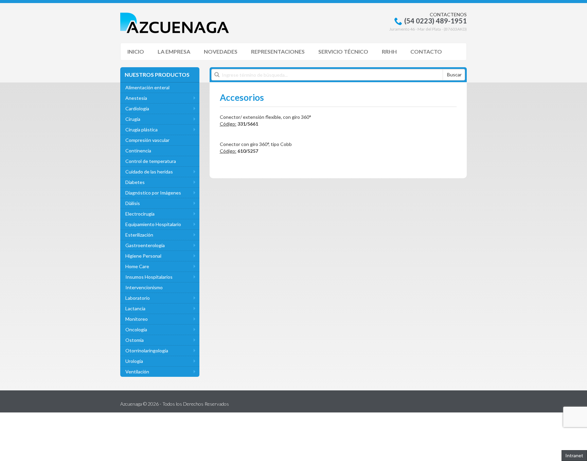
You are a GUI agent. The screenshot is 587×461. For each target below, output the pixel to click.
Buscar (454, 74)
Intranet (574, 455)
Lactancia (135, 308)
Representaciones (278, 51)
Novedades (220, 51)
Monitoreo (136, 319)
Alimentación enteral (147, 87)
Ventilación (137, 371)
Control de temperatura (150, 161)
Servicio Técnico (343, 51)
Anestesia (136, 98)
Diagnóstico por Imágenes (153, 193)
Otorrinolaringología (146, 350)
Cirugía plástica (141, 129)
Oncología (136, 329)
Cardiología (137, 108)
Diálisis (132, 203)
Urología (134, 361)
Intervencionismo (144, 287)
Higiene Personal (143, 256)
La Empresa (174, 51)
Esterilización (139, 235)
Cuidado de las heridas (149, 171)
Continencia (138, 150)
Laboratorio (137, 298)
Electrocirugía (140, 214)
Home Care (137, 266)
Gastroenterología (145, 245)
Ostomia (134, 340)
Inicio (135, 51)
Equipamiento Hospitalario (153, 224)
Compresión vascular (147, 140)
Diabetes (135, 182)
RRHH (389, 51)
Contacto (426, 51)
